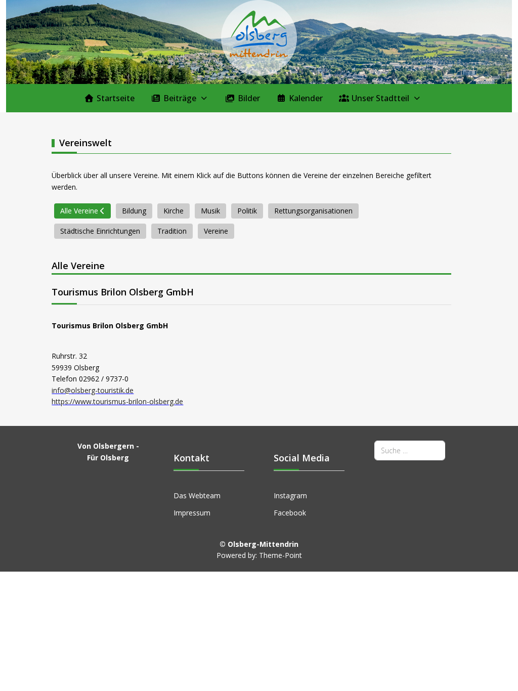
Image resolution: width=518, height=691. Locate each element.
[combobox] (409, 450)
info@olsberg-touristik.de (93, 390)
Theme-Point (280, 555)
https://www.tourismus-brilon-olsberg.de (117, 401)
